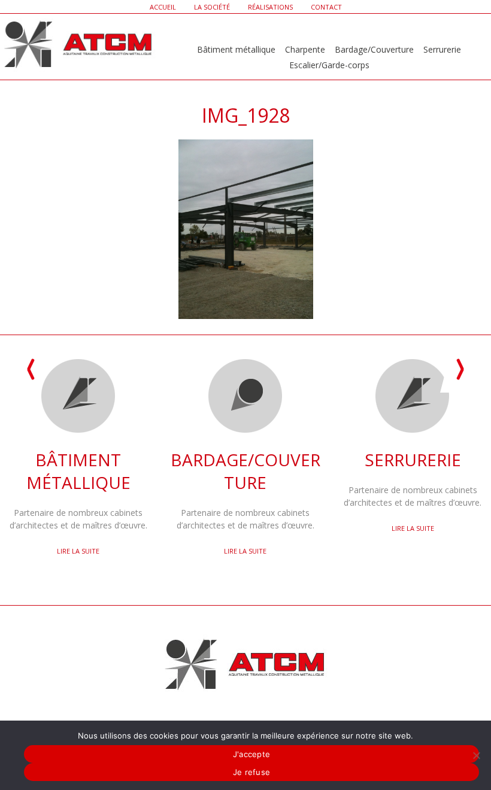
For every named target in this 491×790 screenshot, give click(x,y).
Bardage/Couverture (374, 49)
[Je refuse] (476, 755)
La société (212, 6)
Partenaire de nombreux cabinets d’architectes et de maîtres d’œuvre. (78, 489)
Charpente (305, 49)
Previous (31, 370)
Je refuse (251, 772)
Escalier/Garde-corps (329, 65)
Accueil (163, 6)
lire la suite (78, 550)
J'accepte (251, 754)
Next (459, 370)
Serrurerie (442, 49)
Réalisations (270, 6)
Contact (326, 6)
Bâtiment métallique (236, 49)
